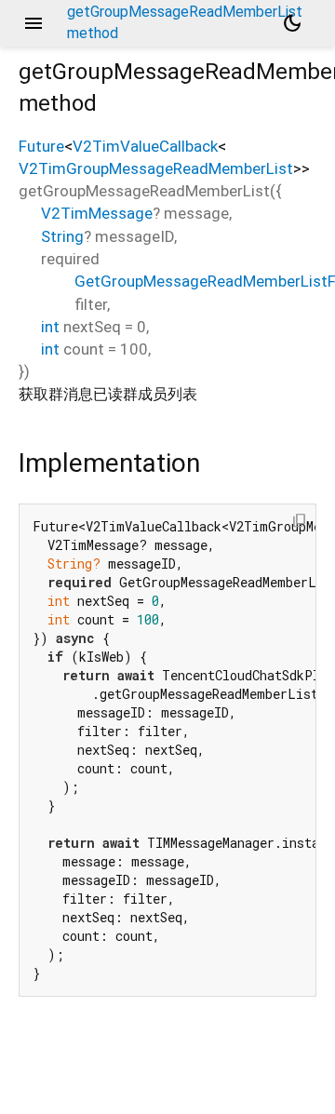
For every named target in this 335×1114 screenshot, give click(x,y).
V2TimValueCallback (145, 146)
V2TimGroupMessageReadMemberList (156, 168)
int (50, 326)
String (62, 236)
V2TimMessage (97, 213)
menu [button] (33, 23)
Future (41, 146)
